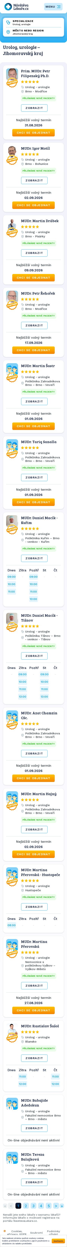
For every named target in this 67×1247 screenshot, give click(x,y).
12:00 (22, 1084)
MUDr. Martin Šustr (38, 365)
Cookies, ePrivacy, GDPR (16, 1233)
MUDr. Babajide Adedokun (34, 1102)
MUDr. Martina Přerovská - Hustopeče (40, 872)
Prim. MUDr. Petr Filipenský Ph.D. (35, 73)
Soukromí (36, 1232)
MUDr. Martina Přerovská (34, 944)
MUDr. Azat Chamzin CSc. (39, 715)
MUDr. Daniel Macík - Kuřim (39, 520)
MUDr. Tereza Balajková (32, 1156)
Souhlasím (58, 1241)
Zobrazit (34, 108)
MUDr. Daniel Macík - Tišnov (39, 617)
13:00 (33, 599)
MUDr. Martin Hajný (39, 793)
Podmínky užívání (53, 1233)
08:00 (11, 925)
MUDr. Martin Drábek (40, 220)
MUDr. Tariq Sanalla (39, 441)
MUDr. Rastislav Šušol (40, 1025)
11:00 (11, 591)
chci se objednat (33, 132)
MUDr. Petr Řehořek (38, 293)
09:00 (11, 576)
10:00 (11, 584)
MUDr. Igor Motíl (35, 148)
